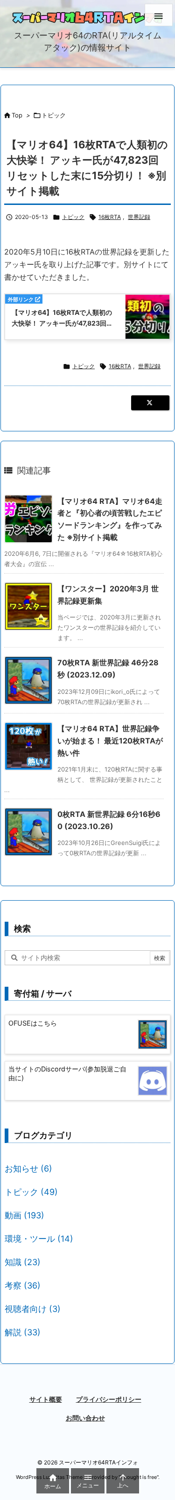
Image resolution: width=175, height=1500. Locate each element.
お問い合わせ (85, 1418)
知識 (23, 1262)
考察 (23, 1285)
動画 (24, 1215)
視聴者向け (33, 1309)
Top (17, 115)
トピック (54, 115)
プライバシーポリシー (108, 1399)
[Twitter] (150, 402)
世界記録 (139, 216)
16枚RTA (109, 216)
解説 (23, 1332)
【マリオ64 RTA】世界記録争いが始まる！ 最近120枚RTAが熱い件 (110, 740)
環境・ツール (39, 1239)
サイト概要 (45, 1399)
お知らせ (28, 1168)
